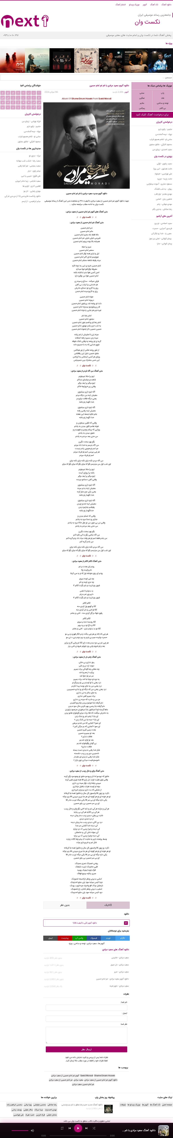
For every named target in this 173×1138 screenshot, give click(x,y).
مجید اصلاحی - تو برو (163, 223)
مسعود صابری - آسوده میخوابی (159, 184)
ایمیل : (124, 1013)
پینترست (65, 938)
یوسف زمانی (17, 1110)
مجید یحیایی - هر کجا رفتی (29, 166)
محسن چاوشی (39, 1104)
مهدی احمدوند (51, 1110)
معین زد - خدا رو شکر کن (161, 233)
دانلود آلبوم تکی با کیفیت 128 (99, 923)
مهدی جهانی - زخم (164, 204)
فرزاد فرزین (40, 1115)
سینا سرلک (38, 1110)
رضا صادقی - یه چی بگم (162, 209)
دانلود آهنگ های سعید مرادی (115, 949)
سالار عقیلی (28, 1110)
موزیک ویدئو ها (134, 1104)
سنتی (142, 93)
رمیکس (142, 108)
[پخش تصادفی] (94, 1128)
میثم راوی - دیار (34, 171)
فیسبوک (94, 938)
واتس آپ (79, 938)
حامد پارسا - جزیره (164, 179)
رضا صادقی (52, 1104)
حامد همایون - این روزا (162, 168)
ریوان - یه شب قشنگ (163, 189)
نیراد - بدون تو (35, 156)
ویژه (70, 943)
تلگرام (122, 938)
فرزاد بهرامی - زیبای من (31, 121)
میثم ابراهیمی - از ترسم (31, 201)
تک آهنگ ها (155, 1104)
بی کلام (163, 108)
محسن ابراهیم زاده (14, 1104)
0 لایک (108, 905)
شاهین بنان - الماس (164, 199)
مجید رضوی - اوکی (164, 163)
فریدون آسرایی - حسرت (162, 228)
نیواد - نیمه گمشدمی (163, 134)
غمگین (142, 98)
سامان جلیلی (52, 1115)
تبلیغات (123, 1104)
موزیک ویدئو (134, 4)
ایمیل (50, 938)
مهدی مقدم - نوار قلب (163, 194)
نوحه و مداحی (162, 103)
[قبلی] (70, 1128)
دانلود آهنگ (166, 4)
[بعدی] (86, 1128)
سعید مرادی (88, 193)
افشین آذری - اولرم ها (32, 186)
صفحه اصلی (167, 1104)
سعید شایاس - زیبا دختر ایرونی (28, 181)
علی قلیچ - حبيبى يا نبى (31, 176)
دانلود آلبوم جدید (100, 193)
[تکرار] (62, 1128)
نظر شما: (123, 1024)
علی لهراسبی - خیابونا (163, 174)
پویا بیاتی (28, 1104)
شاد (162, 98)
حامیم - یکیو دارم (165, 129)
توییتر (108, 938)
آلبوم (145, 4)
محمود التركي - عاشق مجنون (160, 144)
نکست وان (86, 217)
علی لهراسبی (19, 1115)
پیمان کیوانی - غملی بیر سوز (160, 238)
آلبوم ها (101, 943)
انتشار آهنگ (121, 4)
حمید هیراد (29, 1115)
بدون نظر (65, 905)
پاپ (162, 93)
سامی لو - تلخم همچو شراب (161, 139)
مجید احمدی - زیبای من (162, 149)
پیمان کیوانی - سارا (164, 243)
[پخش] (78, 1128)
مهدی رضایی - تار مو (32, 191)
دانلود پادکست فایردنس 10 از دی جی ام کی (23, 196)
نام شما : (123, 1002)
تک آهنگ (154, 4)
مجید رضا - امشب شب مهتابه (28, 161)
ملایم (142, 103)
